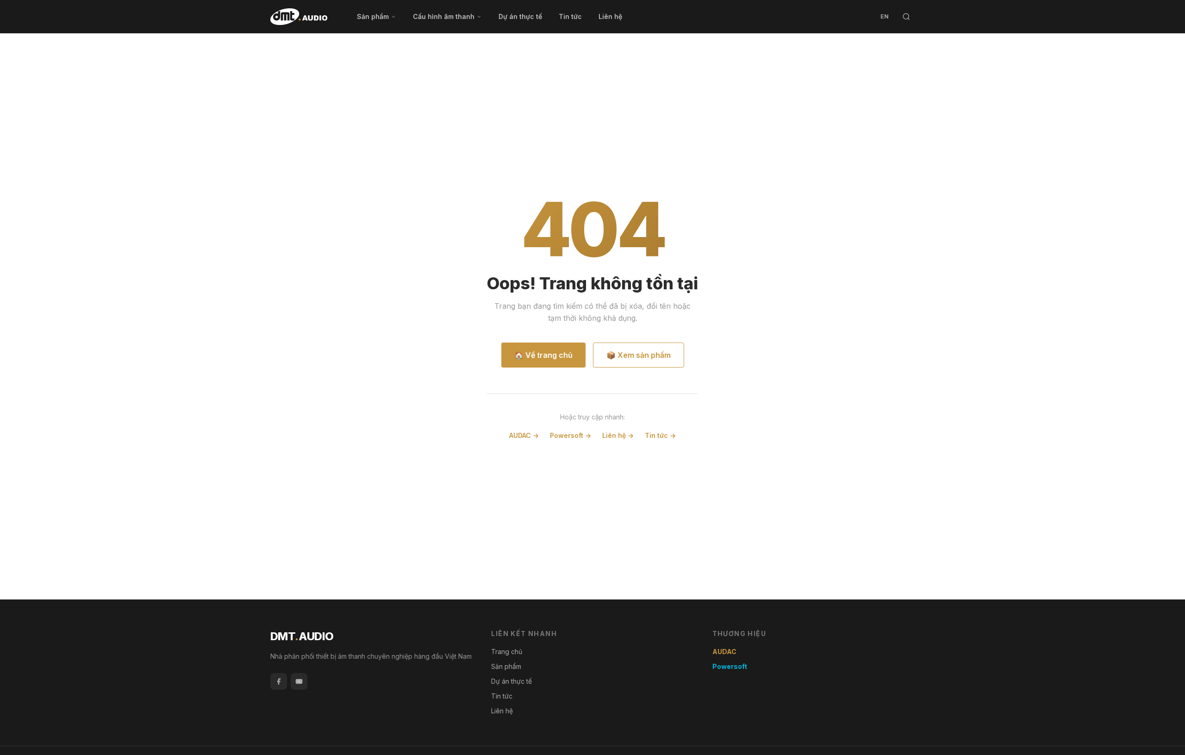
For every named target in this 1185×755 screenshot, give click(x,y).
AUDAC (724, 651)
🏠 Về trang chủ (543, 355)
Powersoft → (570, 435)
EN (884, 16)
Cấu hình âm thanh (443, 16)
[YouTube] (299, 681)
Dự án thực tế (520, 16)
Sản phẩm (373, 16)
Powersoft (729, 666)
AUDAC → (524, 435)
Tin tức (570, 16)
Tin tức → (660, 435)
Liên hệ (610, 16)
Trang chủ (506, 651)
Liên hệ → (618, 435)
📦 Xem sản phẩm (638, 355)
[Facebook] (278, 681)
